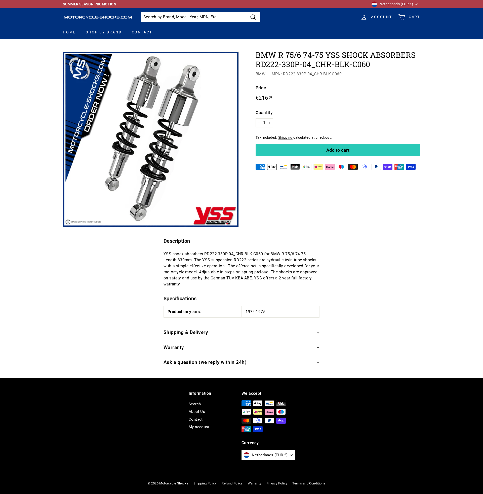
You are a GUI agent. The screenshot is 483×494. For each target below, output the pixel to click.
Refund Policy (232, 483)
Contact (142, 32)
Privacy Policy (277, 483)
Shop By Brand (104, 32)
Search (195, 404)
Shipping (285, 137)
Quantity (264, 112)
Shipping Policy (205, 483)
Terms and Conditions (308, 483)
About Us (197, 411)
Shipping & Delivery (186, 332)
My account (199, 427)
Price (261, 87)
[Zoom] (150, 139)
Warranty (174, 347)
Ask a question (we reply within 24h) (205, 362)
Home (69, 32)
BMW (260, 74)
